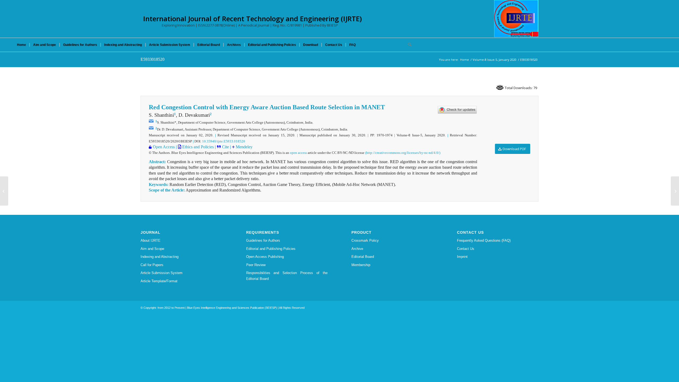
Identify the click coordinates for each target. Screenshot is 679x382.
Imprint (462, 257)
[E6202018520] (4, 191)
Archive (357, 249)
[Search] (407, 44)
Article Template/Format (159, 281)
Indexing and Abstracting (160, 257)
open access (298, 153)
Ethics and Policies (197, 147)
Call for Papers (152, 265)
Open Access (164, 147)
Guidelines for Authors (263, 240)
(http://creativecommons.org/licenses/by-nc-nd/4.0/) (402, 153)
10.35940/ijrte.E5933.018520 (223, 141)
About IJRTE (150, 240)
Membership (360, 265)
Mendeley (244, 147)
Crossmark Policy (365, 240)
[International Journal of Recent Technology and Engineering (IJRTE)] (516, 18)
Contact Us (465, 249)
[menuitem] (21, 44)
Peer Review (255, 265)
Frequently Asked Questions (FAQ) (484, 240)
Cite (226, 147)
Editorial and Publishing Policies (270, 249)
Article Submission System (161, 273)
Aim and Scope (152, 249)
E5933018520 (152, 59)
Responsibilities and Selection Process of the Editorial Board (287, 275)
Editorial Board (362, 257)
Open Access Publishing (265, 257)
